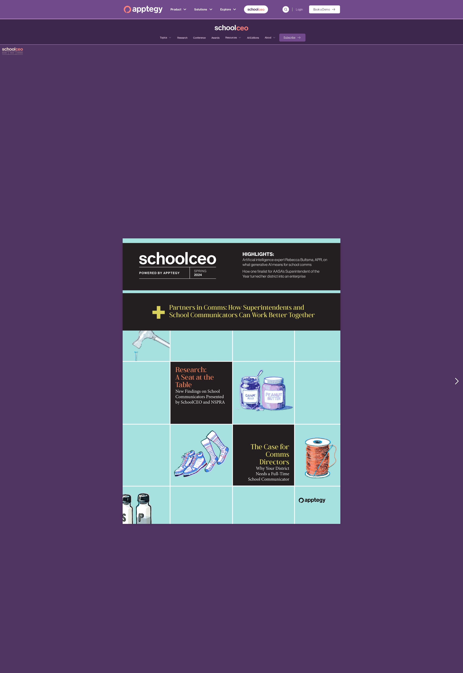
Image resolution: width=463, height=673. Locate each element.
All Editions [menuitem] (253, 37)
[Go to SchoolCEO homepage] (231, 28)
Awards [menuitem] (215, 37)
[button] (292, 38)
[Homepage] (143, 9)
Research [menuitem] (182, 37)
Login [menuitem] (299, 9)
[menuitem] (256, 9)
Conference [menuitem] (199, 37)
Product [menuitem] (176, 9)
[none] (166, 37)
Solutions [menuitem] (200, 9)
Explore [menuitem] (225, 9)
